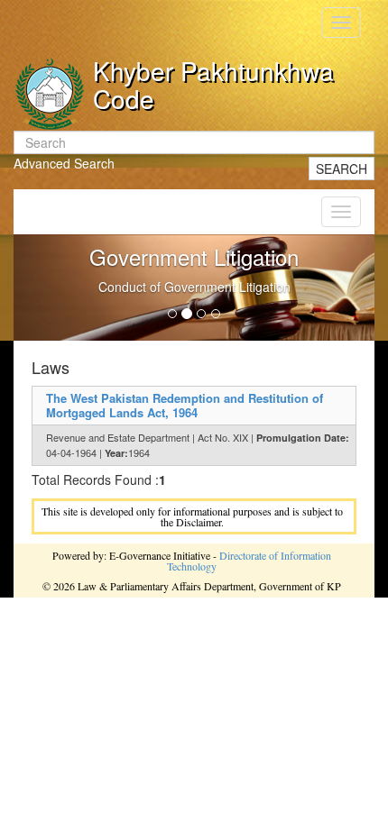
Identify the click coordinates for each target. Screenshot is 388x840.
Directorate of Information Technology (249, 560)
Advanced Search (64, 163)
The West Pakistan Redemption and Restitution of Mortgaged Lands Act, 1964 (184, 405)
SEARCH (341, 169)
